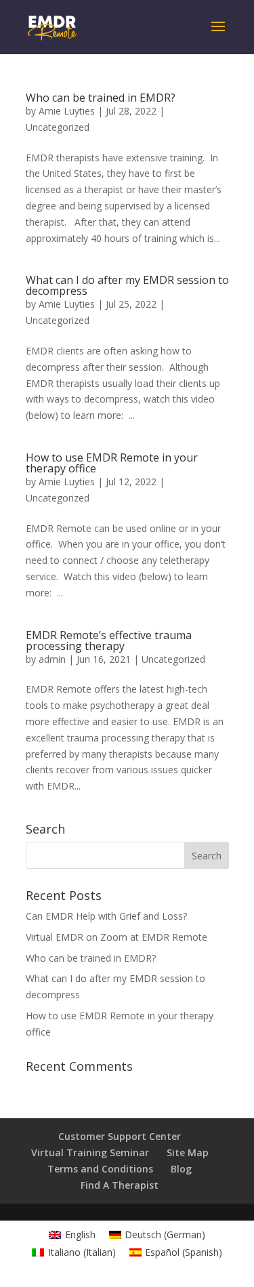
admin (52, 659)
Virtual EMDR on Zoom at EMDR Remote (116, 937)
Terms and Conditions (100, 1168)
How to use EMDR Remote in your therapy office (112, 463)
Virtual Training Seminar (90, 1152)
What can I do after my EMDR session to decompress (127, 285)
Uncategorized (57, 127)
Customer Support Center (119, 1136)
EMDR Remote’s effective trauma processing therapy (109, 640)
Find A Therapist (119, 1185)
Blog (181, 1168)
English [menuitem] (80, 1234)
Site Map (188, 1152)
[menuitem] (72, 1235)
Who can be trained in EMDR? (100, 97)
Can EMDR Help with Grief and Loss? (106, 916)
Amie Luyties (67, 110)
